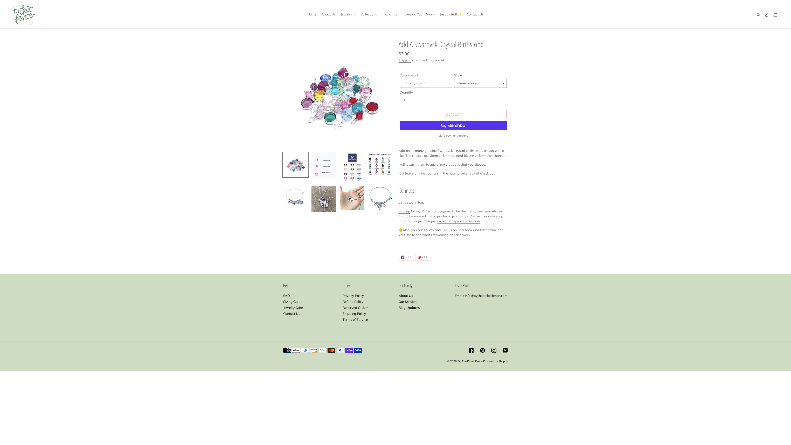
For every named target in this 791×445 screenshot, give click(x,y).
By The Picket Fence (470, 361)
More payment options (453, 135)
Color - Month (410, 75)
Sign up (404, 211)
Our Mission (408, 302)
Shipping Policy (354, 314)
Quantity (406, 92)
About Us (406, 296)
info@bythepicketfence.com (486, 296)
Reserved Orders (356, 308)
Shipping (405, 60)
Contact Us (291, 314)
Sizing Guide (292, 302)
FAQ (286, 296)
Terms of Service (355, 319)
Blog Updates (409, 308)
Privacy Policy (353, 296)
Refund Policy (353, 302)
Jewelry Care (293, 308)
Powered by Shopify (495, 361)
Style (458, 75)
